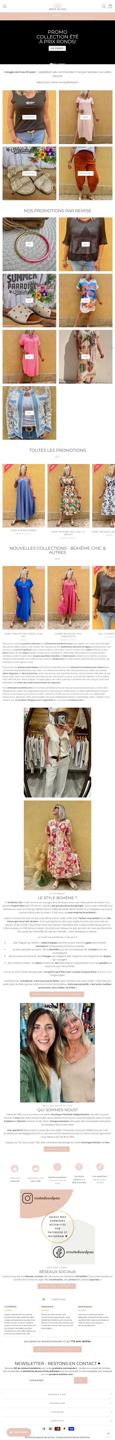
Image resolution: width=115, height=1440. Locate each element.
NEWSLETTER (57, 1421)
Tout (57, 457)
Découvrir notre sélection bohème (56, 994)
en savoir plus (57, 1149)
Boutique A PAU (57, 1394)
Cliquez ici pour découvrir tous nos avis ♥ (57, 1349)
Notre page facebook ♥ (56, 1286)
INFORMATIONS (57, 1403)
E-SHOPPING (57, 1412)
